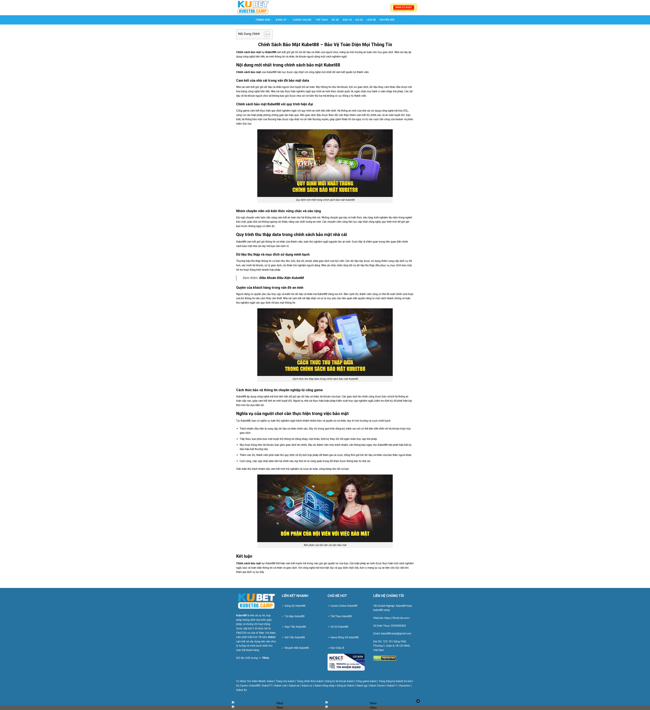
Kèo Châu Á (337, 647)
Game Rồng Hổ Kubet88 (344, 637)
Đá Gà (359, 19)
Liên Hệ (371, 19)
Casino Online (302, 19)
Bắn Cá (347, 19)
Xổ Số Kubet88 (339, 626)
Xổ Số (335, 19)
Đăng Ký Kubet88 (295, 605)
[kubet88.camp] (253, 8)
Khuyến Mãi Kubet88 (297, 647)
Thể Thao (321, 19)
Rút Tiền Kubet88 (295, 637)
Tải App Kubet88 (295, 616)
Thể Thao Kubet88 (341, 616)
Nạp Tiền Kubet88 (295, 626)
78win (265, 657)
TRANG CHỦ (262, 19)
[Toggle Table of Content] (265, 34)
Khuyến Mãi (387, 19)
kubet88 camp (381, 610)
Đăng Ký (281, 19)
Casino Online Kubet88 (343, 605)
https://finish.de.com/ (397, 618)
